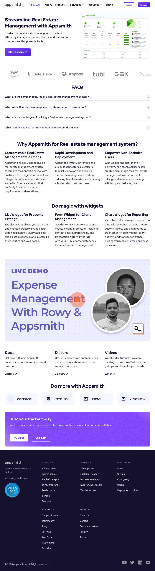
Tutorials (46, 532)
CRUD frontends (51, 485)
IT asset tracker (88, 490)
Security (46, 548)
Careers (84, 521)
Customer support (89, 474)
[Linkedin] (140, 562)
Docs (120, 468)
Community (48, 521)
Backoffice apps (50, 479)
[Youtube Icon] (124, 562)
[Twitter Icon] (132, 562)
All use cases (49, 468)
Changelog (123, 479)
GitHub (121, 474)
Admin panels (49, 474)
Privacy (84, 532)
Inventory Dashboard (91, 485)
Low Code (47, 537)
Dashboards (48, 490)
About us (84, 515)
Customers (48, 543)
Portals (46, 496)
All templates (87, 468)
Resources (93, 4)
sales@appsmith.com (16, 478)
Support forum (50, 515)
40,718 (35, 5)
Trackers (46, 501)
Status (120, 485)
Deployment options (128, 490)
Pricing (109, 4)
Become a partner (89, 526)
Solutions (75, 4)
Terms (83, 537)
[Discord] (148, 562)
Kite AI (49, 4)
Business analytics (90, 479)
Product (59, 4)
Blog (44, 526)
